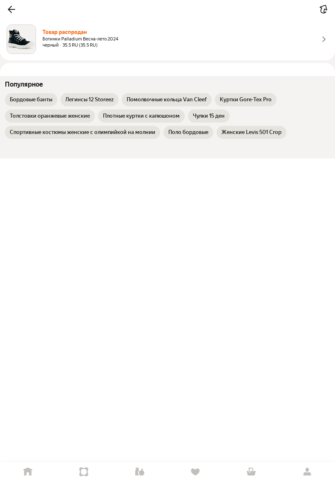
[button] (11, 9)
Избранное (195, 472)
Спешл (84, 472)
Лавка (140, 472)
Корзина (251, 472)
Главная (28, 472)
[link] (31, 99)
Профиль (307, 472)
